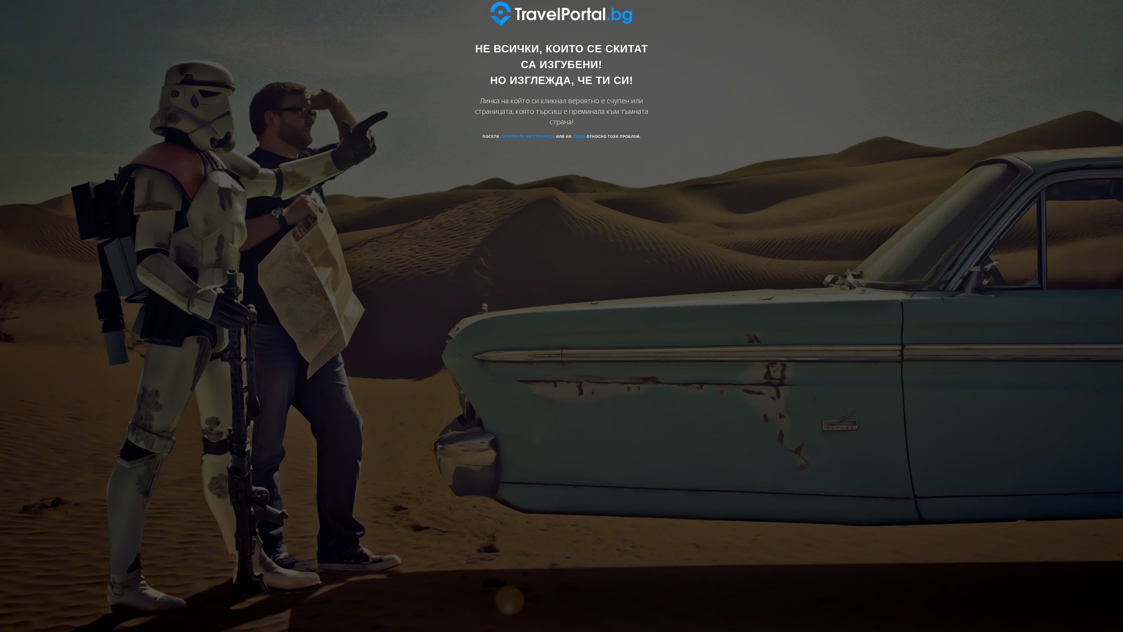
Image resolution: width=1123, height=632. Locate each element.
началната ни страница (527, 137)
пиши (579, 137)
